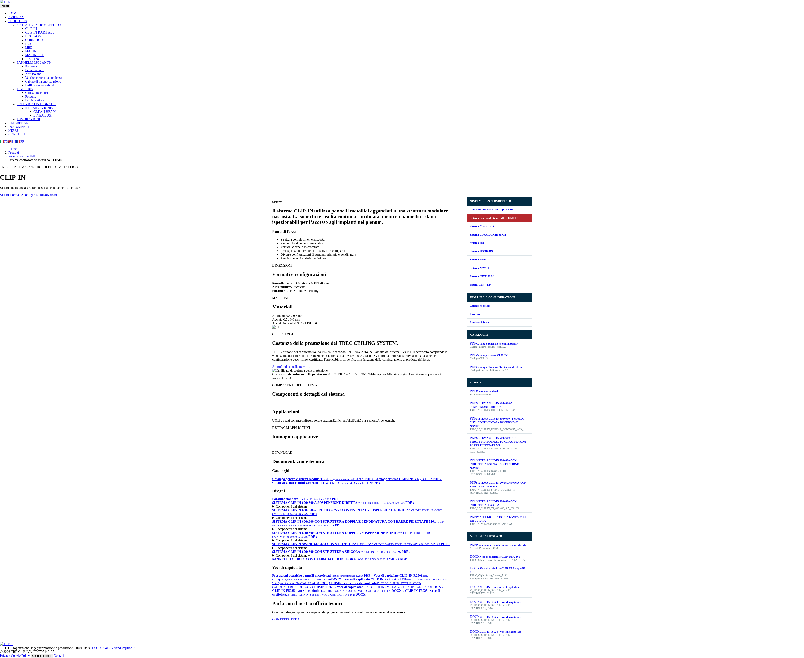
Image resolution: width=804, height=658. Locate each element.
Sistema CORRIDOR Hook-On (488, 234)
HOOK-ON (33, 36)
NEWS (13, 130)
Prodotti (13, 152)
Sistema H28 (477, 242)
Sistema (5, 195)
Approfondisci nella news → (291, 366)
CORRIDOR (34, 40)
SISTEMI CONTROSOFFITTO (39, 25)
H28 (28, 43)
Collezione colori (36, 93)
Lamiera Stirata (479, 322)
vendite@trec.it (124, 648)
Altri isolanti (33, 74)
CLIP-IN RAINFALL (40, 32)
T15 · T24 (32, 59)
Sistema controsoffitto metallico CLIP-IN (494, 217)
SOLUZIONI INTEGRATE (36, 104)
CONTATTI (16, 134)
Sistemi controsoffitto (22, 156)
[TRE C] (6, 2)
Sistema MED (478, 259)
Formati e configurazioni (26, 195)
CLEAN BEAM (45, 111)
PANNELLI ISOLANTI (34, 62)
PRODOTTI (17, 21)
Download (50, 195)
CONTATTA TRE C (286, 619)
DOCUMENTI (18, 126)
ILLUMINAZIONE (39, 108)
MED (29, 47)
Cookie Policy (20, 655)
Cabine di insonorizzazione (43, 81)
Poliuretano (32, 66)
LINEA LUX (43, 115)
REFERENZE (18, 123)
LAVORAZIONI (28, 119)
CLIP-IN (31, 28)
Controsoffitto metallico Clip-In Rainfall (493, 209)
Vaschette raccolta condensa (43, 77)
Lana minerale (34, 70)
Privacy (5, 655)
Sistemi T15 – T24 (480, 284)
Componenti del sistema (293, 506)
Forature (30, 96)
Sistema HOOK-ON (481, 251)
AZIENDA (16, 17)
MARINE (32, 51)
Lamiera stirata (35, 100)
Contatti (59, 655)
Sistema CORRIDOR (482, 226)
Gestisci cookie (41, 655)
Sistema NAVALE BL (482, 276)
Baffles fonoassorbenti (40, 85)
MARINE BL (34, 55)
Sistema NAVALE (480, 267)
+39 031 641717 (102, 648)
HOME (13, 13)
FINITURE (25, 89)
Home (12, 148)
